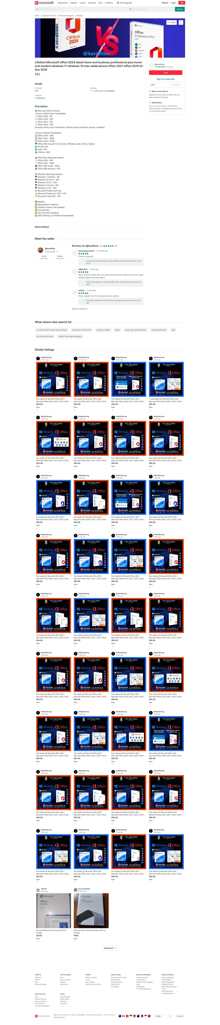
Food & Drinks (115, 984)
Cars (61, 977)
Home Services (40, 1003)
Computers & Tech (142, 977)
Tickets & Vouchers (168, 993)
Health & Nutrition (116, 982)
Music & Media (166, 980)
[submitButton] (180, 9)
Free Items (63, 1003)
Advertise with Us (96, 1015)
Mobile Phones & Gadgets (144, 982)
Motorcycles (64, 984)
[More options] (37, 410)
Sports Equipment (167, 991)
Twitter (37, 980)
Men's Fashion (90, 982)
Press (73, 1015)
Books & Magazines (168, 982)
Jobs (36, 997)
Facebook (38, 977)
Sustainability (80, 1015)
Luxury (88, 980)
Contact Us (66, 1015)
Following (63, 1001)
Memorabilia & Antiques (169, 986)
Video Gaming (140, 980)
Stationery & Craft (167, 984)
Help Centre (57, 1015)
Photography (140, 986)
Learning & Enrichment (42, 1006)
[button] (55, 251)
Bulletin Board (64, 999)
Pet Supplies (115, 986)
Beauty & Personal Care (93, 984)
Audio (138, 984)
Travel (164, 989)
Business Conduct (59, 1017)
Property (63, 982)
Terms (106, 1015)
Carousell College (40, 984)
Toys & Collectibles (168, 977)
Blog (36, 982)
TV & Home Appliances (143, 989)
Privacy (111, 1015)
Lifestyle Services (40, 999)
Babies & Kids (115, 980)
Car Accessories (65, 980)
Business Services (41, 1001)
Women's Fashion (91, 977)
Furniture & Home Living (118, 977)
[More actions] (181, 22)
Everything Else (65, 997)
